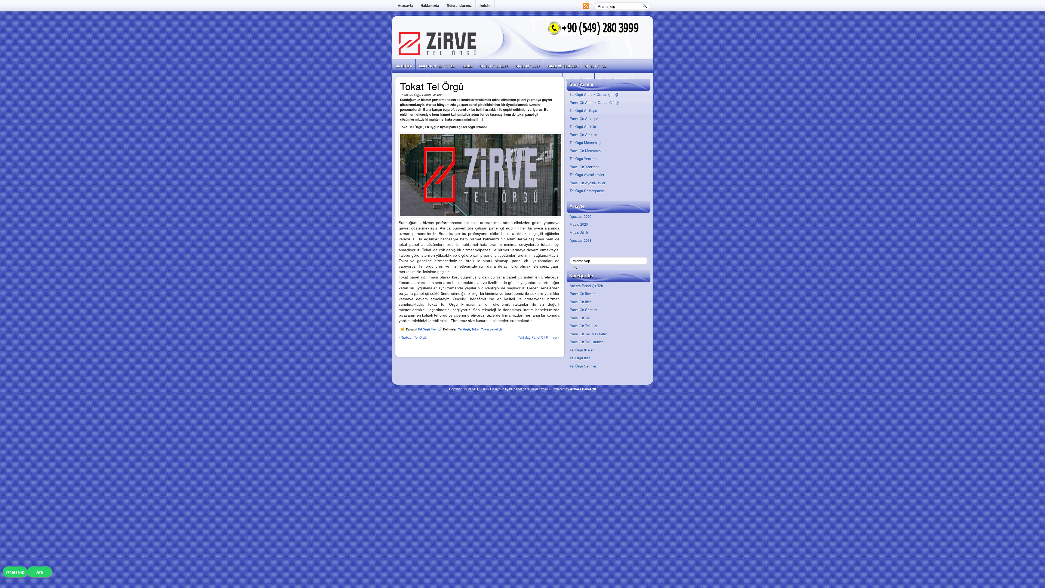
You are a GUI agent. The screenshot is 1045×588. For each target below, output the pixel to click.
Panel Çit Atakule (583, 134)
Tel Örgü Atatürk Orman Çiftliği (594, 94)
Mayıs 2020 (579, 224)
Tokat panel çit (491, 329)
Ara (39, 572)
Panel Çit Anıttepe (584, 118)
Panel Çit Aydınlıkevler (587, 182)
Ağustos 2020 (580, 216)
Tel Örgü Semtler (583, 366)
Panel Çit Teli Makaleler (588, 333)
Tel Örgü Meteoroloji (585, 142)
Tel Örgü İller (427, 329)
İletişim (485, 6)
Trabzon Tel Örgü (414, 337)
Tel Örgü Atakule (583, 126)
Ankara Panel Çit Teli (437, 66)
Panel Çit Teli (596, 66)
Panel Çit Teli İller (583, 325)
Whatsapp (14, 572)
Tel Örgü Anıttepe (583, 110)
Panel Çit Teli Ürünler (586, 341)
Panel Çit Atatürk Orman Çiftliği (594, 102)
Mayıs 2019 (579, 232)
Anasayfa (405, 6)
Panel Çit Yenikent (584, 166)
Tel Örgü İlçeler (582, 350)
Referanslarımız (459, 6)
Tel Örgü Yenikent (584, 158)
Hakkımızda (430, 6)
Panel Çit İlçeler (494, 66)
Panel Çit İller (527, 66)
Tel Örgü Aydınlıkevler (587, 174)
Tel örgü (464, 329)
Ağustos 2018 (580, 240)
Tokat (476, 329)
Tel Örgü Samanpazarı (587, 190)
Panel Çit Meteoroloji (586, 150)
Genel (467, 66)
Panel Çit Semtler (562, 66)
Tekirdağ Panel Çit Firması (537, 337)
